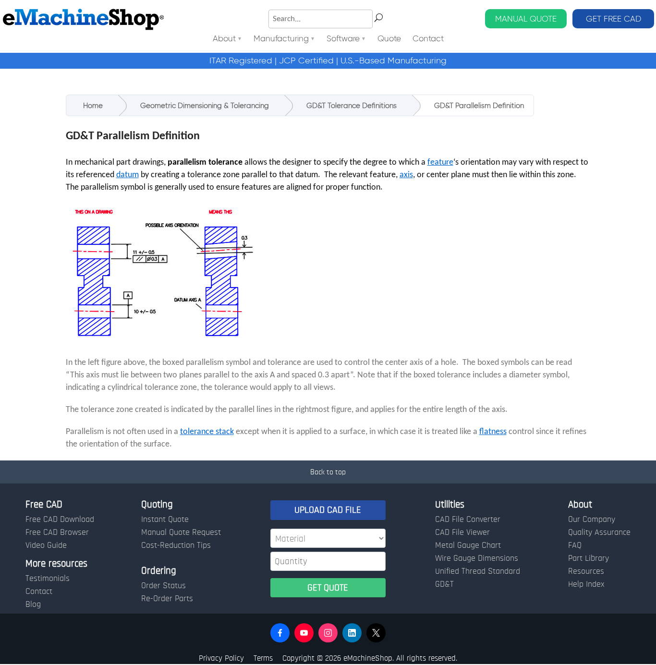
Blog (33, 604)
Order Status (163, 585)
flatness (493, 431)
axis (406, 175)
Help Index (586, 584)
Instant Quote (165, 519)
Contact (428, 39)
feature (440, 162)
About (224, 39)
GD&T (444, 584)
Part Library (588, 558)
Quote (389, 39)
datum (127, 175)
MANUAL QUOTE (526, 19)
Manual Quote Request (181, 532)
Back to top (328, 472)
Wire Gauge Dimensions (476, 558)
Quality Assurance (599, 532)
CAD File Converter (467, 519)
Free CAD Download (59, 519)
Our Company (591, 519)
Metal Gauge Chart (468, 545)
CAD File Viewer (462, 532)
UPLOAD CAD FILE (327, 510)
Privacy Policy (221, 658)
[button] (280, 632)
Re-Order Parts (167, 598)
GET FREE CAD (613, 19)
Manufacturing (281, 39)
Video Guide (46, 545)
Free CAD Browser (57, 532)
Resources (586, 571)
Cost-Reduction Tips (176, 545)
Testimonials (47, 578)
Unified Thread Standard (477, 571)
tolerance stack (207, 431)
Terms (263, 658)
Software (343, 39)
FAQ (575, 545)
